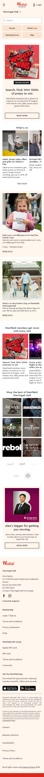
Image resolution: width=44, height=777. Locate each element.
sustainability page (8, 720)
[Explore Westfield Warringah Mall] (22, 5)
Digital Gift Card (9, 648)
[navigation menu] (5, 5)
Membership (7, 610)
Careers (6, 727)
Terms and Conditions (12, 621)
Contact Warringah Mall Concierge (17, 591)
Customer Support (10, 601)
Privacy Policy (8, 751)
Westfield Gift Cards (11, 642)
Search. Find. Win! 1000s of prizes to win (14, 363)
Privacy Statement (10, 627)
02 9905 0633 (8, 588)
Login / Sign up (9, 616)
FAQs (4, 633)
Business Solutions (10, 735)
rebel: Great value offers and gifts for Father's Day (14, 161)
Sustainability (8, 743)
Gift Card (6, 654)
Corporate (7, 665)
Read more (22, 116)
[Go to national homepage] (8, 563)
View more (22, 183)
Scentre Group (28, 767)
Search (9, 20)
